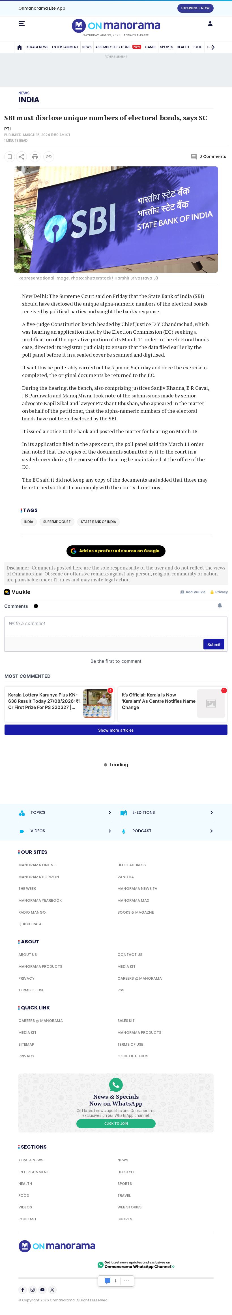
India (28, 100)
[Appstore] (76, 1264)
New (137, 47)
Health (25, 1183)
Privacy (26, 978)
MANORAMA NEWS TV (137, 888)
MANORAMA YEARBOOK (40, 900)
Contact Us (129, 954)
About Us (27, 954)
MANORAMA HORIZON (38, 877)
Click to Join (116, 1124)
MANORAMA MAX (133, 900)
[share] (21, 156)
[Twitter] (52, 1290)
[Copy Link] (48, 156)
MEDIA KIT (126, 966)
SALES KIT (126, 1020)
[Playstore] (36, 1264)
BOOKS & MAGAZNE (135, 912)
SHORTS (124, 1219)
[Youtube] (42, 1290)
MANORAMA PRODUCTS (40, 966)
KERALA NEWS (37, 47)
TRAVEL (124, 1195)
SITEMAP (26, 1044)
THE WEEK (27, 888)
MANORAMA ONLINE (36, 865)
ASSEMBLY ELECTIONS (117, 47)
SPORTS (166, 47)
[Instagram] (32, 1290)
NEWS (87, 47)
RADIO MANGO (32, 912)
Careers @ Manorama (139, 978)
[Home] (19, 47)
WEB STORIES (129, 1207)
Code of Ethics (132, 1056)
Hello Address (131, 865)
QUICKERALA (30, 924)
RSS (120, 990)
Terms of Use (31, 990)
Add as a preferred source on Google (119, 551)
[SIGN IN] (210, 23)
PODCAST (27, 1219)
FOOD (23, 1195)
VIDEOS (25, 1207)
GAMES (150, 47)
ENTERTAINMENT (65, 47)
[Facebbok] (22, 1290)
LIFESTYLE (126, 1172)
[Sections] (22, 23)
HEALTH (183, 47)
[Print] (35, 156)
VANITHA (125, 877)
